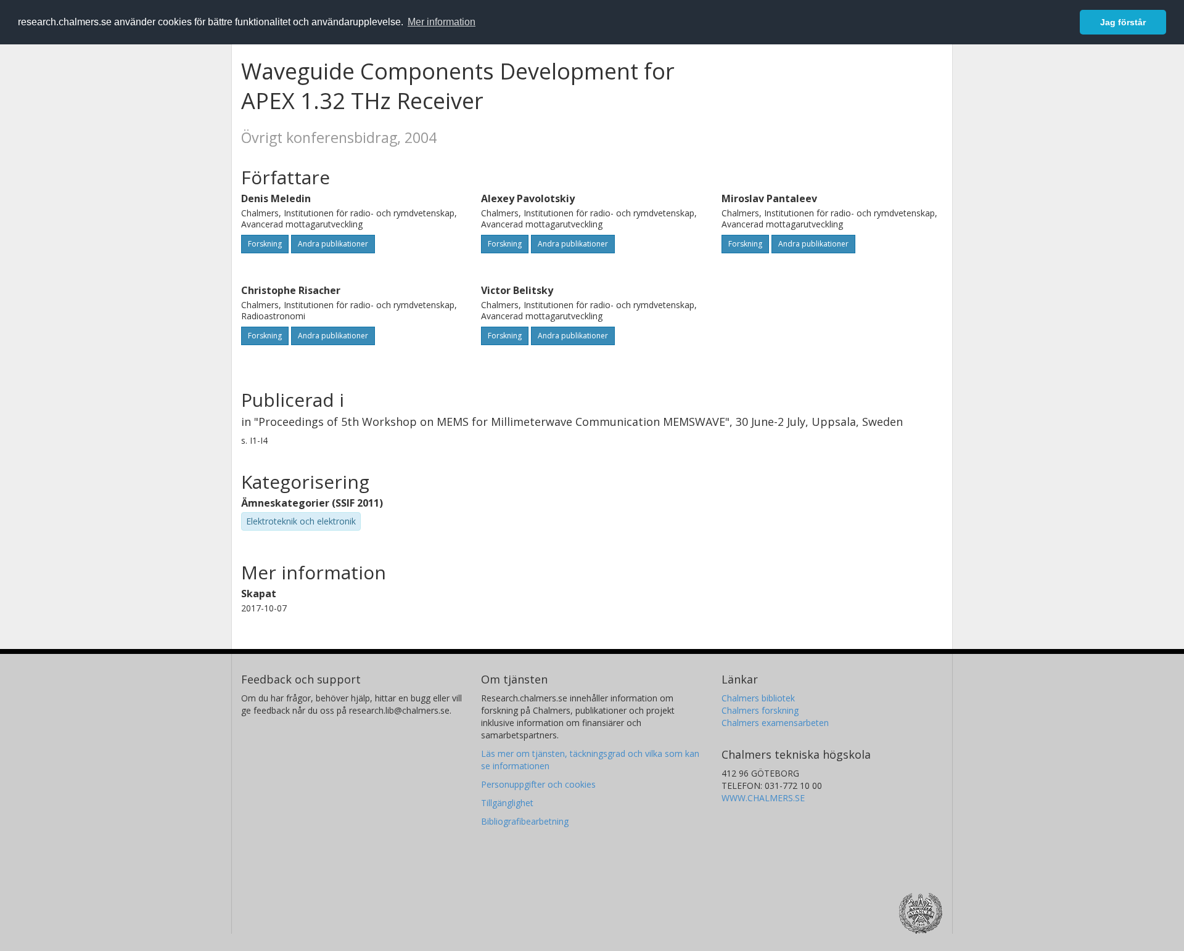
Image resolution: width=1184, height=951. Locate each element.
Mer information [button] (441, 22)
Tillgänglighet (507, 803)
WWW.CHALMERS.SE (763, 798)
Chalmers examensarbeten (775, 723)
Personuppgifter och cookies (538, 784)
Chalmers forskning (760, 710)
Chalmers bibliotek (758, 698)
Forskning (265, 244)
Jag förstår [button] (1123, 22)
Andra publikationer (333, 244)
